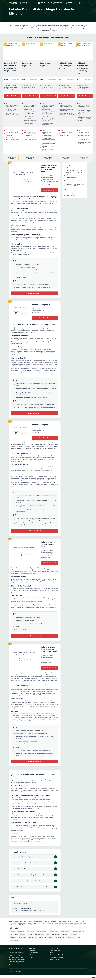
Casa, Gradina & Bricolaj (57, 3)
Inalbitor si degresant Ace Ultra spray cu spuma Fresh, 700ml (75, 185)
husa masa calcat (74, 934)
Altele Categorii (81, 3)
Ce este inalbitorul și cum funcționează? (24, 857)
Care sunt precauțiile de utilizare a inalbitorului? (26, 881)
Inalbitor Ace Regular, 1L (72, 177)
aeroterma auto (42, 937)
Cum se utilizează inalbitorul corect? (23, 869)
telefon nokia (13, 937)
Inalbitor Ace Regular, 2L (72, 175)
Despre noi (33, 950)
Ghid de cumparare (71, 193)
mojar (11, 934)
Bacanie (50, 2)
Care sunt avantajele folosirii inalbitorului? (24, 863)
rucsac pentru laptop (53, 931)
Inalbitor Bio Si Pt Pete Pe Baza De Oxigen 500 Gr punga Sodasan (74, 171)
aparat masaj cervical (39, 934)
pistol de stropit (55, 934)
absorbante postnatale (41, 931)
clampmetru (64, 934)
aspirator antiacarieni (65, 931)
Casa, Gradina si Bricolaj (56, 955)
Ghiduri (52, 962)
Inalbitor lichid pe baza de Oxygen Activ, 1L (74, 181)
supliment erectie (71, 937)
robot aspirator (21, 931)
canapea (30, 934)
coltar (48, 934)
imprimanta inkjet (14, 940)
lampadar (51, 937)
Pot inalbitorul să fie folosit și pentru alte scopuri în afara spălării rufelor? (33, 887)
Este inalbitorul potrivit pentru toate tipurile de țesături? (28, 875)
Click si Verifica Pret (12, 96)
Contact (32, 955)
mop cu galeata (32, 937)
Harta (31, 957)
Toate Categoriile (54, 959)
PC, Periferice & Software (70, 3)
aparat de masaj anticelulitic (79, 931)
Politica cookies (34, 952)
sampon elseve (30, 931)
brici (79, 937)
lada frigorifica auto (60, 937)
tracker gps (12, 931)
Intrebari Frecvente (70, 195)
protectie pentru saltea (20, 934)
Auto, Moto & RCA (41, 3)
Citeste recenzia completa (12, 157)
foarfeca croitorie (22, 937)
